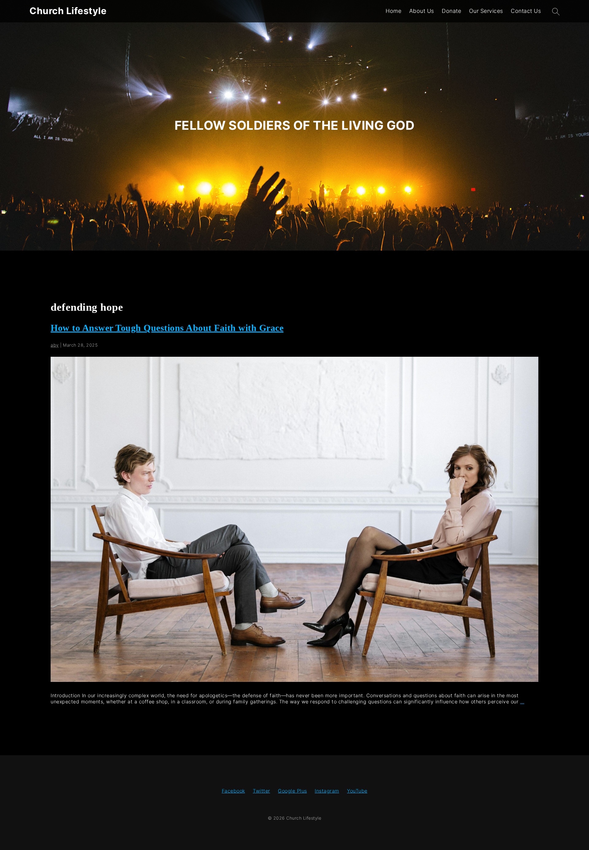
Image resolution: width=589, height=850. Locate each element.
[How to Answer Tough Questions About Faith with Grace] (294, 680)
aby (55, 345)
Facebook (233, 791)
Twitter (261, 791)
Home (393, 11)
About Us (421, 11)
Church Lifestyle (67, 10)
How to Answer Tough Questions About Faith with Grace (167, 328)
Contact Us (526, 11)
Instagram (327, 791)
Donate (451, 11)
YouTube (357, 791)
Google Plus (292, 791)
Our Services (486, 11)
